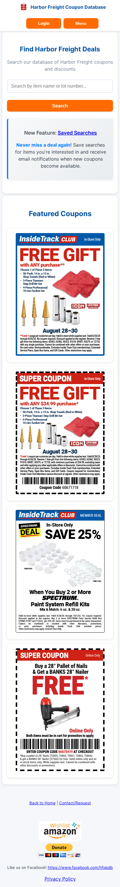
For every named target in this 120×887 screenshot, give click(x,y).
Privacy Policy (60, 879)
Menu (81, 23)
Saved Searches (77, 133)
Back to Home (42, 803)
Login (44, 23)
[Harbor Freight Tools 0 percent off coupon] (60, 354)
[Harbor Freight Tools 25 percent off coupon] (60, 631)
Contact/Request (75, 803)
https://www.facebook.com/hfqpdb (80, 867)
